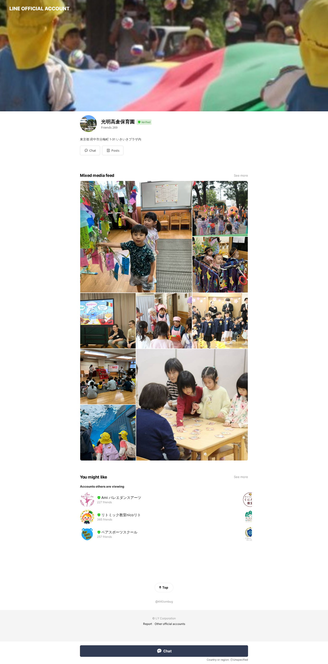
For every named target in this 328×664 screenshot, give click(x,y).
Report (147, 624)
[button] (112, 150)
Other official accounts (170, 624)
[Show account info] (144, 122)
